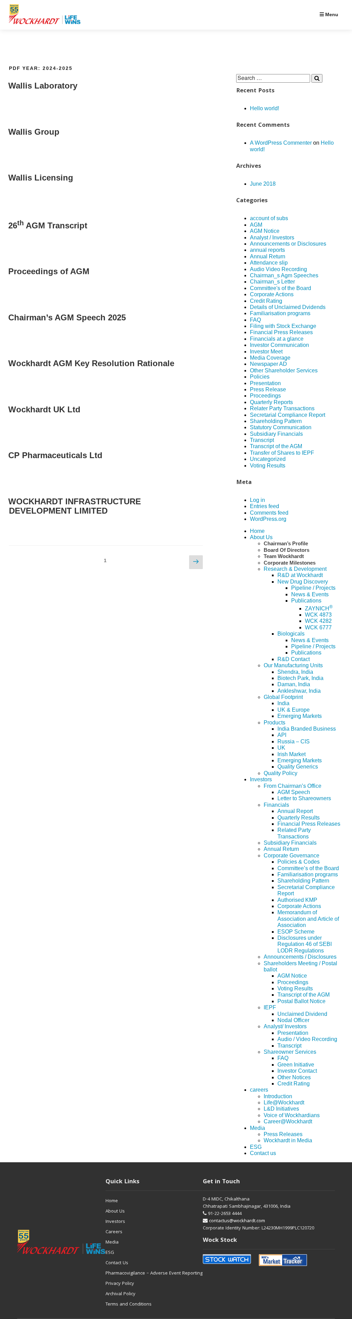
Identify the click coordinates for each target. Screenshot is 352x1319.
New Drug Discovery (302, 582)
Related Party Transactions (294, 833)
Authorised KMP (297, 900)
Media (257, 1128)
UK (281, 748)
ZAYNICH (319, 608)
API (281, 735)
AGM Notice (264, 231)
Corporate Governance (291, 855)
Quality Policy (280, 773)
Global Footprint (283, 697)
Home (257, 531)
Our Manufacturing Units (293, 665)
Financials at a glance (277, 339)
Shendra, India (295, 672)
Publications (306, 601)
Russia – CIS (293, 741)
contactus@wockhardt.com (236, 1221)
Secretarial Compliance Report (287, 415)
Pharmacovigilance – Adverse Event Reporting (154, 1273)
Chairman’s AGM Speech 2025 (67, 317)
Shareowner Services (290, 1052)
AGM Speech (293, 792)
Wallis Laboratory (42, 85)
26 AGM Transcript (47, 225)
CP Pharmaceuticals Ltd (55, 455)
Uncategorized (268, 459)
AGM (256, 225)
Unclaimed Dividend (302, 1014)
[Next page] (196, 562)
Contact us (263, 1153)
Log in (257, 500)
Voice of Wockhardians (292, 1115)
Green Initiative (295, 1065)
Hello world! (264, 108)
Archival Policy (120, 1294)
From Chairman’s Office (292, 786)
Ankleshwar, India (299, 691)
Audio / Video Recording (307, 1039)
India (283, 703)
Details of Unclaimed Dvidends (288, 307)
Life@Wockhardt (284, 1102)
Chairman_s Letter (272, 282)
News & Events (310, 594)
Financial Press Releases (281, 332)
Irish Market (291, 754)
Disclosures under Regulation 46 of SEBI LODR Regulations (304, 944)
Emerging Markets (299, 716)
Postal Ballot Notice (301, 1001)
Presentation (265, 383)
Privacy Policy (120, 1284)
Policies (260, 377)
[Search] (316, 78)
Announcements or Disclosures (288, 244)
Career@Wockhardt (288, 1121)
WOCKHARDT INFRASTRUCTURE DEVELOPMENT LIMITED (74, 506)
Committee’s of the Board (308, 868)
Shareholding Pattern (276, 421)
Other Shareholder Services (284, 370)
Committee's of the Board (280, 288)
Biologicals (291, 634)
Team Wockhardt (284, 556)
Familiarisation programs (280, 313)
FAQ (255, 320)
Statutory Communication (280, 427)
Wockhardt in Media (288, 1140)
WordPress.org (268, 519)
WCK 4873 (318, 615)
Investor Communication (279, 345)
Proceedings (265, 396)
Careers (114, 1232)
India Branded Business (306, 729)
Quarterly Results (298, 818)
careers (259, 1090)
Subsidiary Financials (276, 434)
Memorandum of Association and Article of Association (308, 918)
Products (274, 722)
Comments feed (269, 513)
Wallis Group (33, 131)
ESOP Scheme (296, 932)
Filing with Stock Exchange (283, 326)
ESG (256, 1147)
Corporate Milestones (290, 563)
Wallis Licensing (40, 177)
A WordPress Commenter (281, 143)
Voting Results (267, 465)
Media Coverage (270, 358)
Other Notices (294, 1077)
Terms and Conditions (129, 1304)
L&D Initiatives (281, 1109)
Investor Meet (266, 351)
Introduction (278, 1096)
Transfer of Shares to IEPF (282, 453)
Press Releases (283, 1134)
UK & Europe (293, 710)
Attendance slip (269, 263)
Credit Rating (266, 301)
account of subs (269, 218)
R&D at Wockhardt (300, 575)
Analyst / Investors (272, 237)
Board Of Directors (286, 550)
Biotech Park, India (300, 678)
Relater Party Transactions (282, 408)
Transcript (262, 440)
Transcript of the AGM (276, 446)
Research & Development (295, 569)
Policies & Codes (298, 862)
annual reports (267, 250)
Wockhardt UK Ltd (44, 409)
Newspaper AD (268, 364)
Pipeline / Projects (313, 588)
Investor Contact (297, 1071)
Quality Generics (297, 767)
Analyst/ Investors (285, 1026)
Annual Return (267, 256)
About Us (261, 537)
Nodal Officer (293, 1020)
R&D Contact (293, 659)
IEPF (270, 1007)
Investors (261, 779)
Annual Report (295, 811)
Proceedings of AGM (48, 271)
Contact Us (117, 1263)
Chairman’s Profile (286, 543)
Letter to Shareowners (304, 798)
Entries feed (264, 506)
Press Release (268, 389)
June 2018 (263, 184)
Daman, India (293, 684)
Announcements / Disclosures (300, 957)
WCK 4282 (318, 621)
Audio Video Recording (278, 269)
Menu (331, 14)
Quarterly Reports (271, 402)
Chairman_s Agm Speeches (284, 275)
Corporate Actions (272, 294)
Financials (276, 805)
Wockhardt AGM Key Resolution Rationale (91, 363)
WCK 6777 (318, 627)
